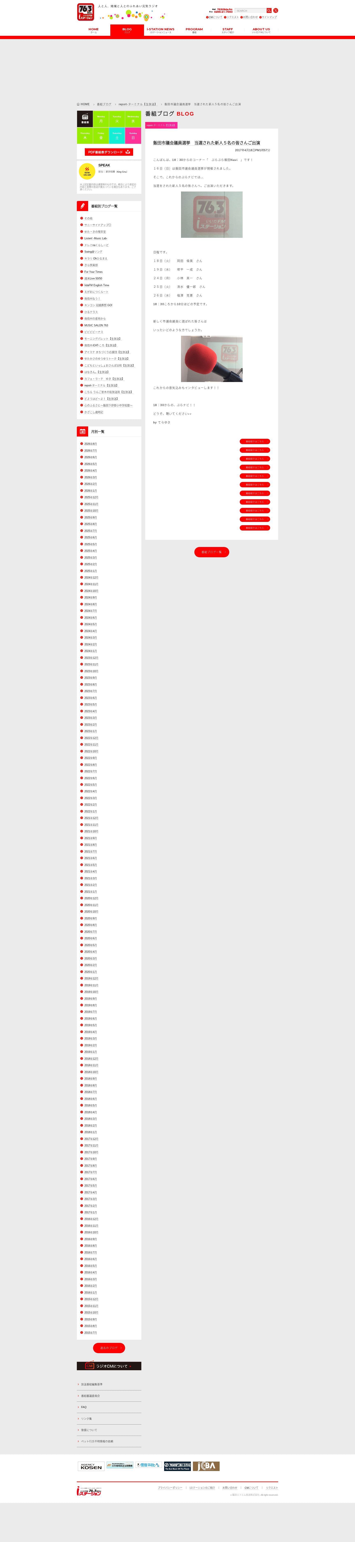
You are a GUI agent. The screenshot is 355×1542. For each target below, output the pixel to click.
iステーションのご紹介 (202, 1487)
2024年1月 (90, 651)
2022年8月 (90, 764)
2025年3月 (90, 557)
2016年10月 (91, 1232)
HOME (94, 30)
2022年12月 (91, 738)
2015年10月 (91, 1312)
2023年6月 (90, 697)
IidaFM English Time (96, 285)
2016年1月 (90, 1292)
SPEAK (104, 165)
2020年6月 (90, 938)
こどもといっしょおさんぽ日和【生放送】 (109, 365)
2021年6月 (90, 858)
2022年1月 (90, 811)
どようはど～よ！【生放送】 (101, 398)
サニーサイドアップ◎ (97, 224)
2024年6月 (90, 617)
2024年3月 (90, 637)
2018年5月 (90, 1105)
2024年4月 (90, 631)
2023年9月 (90, 677)
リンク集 (86, 1418)
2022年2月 (90, 804)
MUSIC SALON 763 (96, 325)
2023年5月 (90, 704)
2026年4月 (90, 470)
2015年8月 (90, 1325)
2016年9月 (90, 1239)
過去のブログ (109, 1348)
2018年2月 (90, 1125)
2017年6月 (90, 1179)
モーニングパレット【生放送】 (103, 338)
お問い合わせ (250, 17)
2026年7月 (90, 450)
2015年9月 (90, 1319)
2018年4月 (90, 1112)
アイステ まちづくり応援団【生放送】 (107, 352)
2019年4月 (90, 1031)
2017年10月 (91, 1152)
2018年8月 (90, 1085)
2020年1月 (90, 971)
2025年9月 (90, 517)
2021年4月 (90, 871)
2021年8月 (90, 844)
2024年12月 (91, 577)
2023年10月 (91, 671)
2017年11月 (91, 1145)
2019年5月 (90, 1025)
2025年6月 (90, 537)
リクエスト (233, 17)
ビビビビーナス (93, 331)
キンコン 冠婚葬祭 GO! (98, 305)
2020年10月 (91, 911)
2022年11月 (91, 744)
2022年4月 (90, 791)
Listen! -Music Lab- (95, 238)
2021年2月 (90, 884)
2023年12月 (91, 657)
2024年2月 (90, 644)
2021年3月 (90, 878)
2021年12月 (91, 818)
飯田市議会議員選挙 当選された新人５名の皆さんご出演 (206, 143)
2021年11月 (91, 824)
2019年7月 (90, 1011)
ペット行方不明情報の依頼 (97, 1441)
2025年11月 (91, 504)
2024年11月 (91, 584)
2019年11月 (91, 985)
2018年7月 (90, 1092)
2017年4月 (90, 1192)
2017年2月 (90, 1205)
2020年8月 (90, 925)
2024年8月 (90, 604)
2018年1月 (90, 1132)
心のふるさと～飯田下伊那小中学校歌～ (108, 405)
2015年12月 (91, 1299)
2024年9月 (90, 597)
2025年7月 (90, 530)
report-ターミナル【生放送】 (138, 104)
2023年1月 (90, 731)
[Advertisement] (177, 68)
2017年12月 (91, 1138)
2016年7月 (90, 1252)
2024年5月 (90, 624)
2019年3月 (90, 1038)
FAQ (83, 1407)
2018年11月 (91, 1065)
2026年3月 (90, 477)
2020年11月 (91, 905)
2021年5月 (90, 864)
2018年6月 (90, 1098)
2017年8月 (90, 1165)
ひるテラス (91, 312)
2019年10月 (91, 991)
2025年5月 (90, 544)
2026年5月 (90, 464)
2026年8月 (90, 443)
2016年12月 (91, 1218)
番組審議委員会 (90, 1395)
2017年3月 (90, 1199)
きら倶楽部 (91, 265)
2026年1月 (90, 490)
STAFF (228, 30)
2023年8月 (90, 684)
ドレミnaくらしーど (96, 245)
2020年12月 (91, 898)
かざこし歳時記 (93, 412)
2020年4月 (90, 951)
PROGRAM (194, 30)
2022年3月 (90, 798)
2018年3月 (90, 1118)
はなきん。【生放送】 (97, 372)
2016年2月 (90, 1285)
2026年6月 (90, 457)
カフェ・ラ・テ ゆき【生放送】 (104, 378)
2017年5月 (90, 1185)
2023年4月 (90, 711)
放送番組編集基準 (92, 1384)
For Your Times (93, 271)
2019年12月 (91, 978)
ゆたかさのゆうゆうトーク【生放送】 (107, 358)
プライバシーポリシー (170, 1487)
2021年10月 (91, 831)
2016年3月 (90, 1279)
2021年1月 (90, 891)
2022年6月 (90, 778)
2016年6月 (90, 1259)
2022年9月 (90, 757)
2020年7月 (90, 931)
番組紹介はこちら (255, 441)
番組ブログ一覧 (212, 552)
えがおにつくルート (96, 291)
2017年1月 (90, 1212)
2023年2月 (90, 724)
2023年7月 (90, 691)
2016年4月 (90, 1272)
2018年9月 (90, 1078)
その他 (88, 218)
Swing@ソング (93, 251)
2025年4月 (90, 550)
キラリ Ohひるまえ (95, 258)
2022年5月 (90, 784)
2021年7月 (90, 851)
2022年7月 (90, 771)
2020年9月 (90, 918)
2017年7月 (90, 1172)
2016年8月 (90, 1245)
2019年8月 (90, 1005)
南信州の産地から (95, 318)
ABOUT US (261, 30)
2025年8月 (90, 524)
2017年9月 (90, 1158)
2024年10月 (91, 590)
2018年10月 (91, 1072)
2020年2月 (90, 965)
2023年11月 (91, 664)
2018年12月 (91, 1058)
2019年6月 (90, 1018)
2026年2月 (90, 483)
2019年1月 (90, 1051)
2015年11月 (91, 1305)
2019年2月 (90, 1045)
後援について (89, 1430)
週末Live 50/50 (93, 278)
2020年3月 (90, 958)
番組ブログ (104, 104)
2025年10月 (91, 510)
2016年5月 (90, 1265)
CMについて (215, 17)
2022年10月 (91, 751)
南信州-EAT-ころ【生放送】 (101, 345)
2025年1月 (90, 570)
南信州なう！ (92, 298)
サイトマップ (269, 17)
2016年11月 (91, 1225)
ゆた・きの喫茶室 (95, 231)
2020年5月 (90, 945)
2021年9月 (90, 838)
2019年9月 (90, 998)
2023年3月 (90, 717)
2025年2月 (90, 564)
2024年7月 (90, 610)
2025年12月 (91, 497)
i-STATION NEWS (160, 30)
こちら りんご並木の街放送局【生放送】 (108, 392)
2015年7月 (90, 1332)
